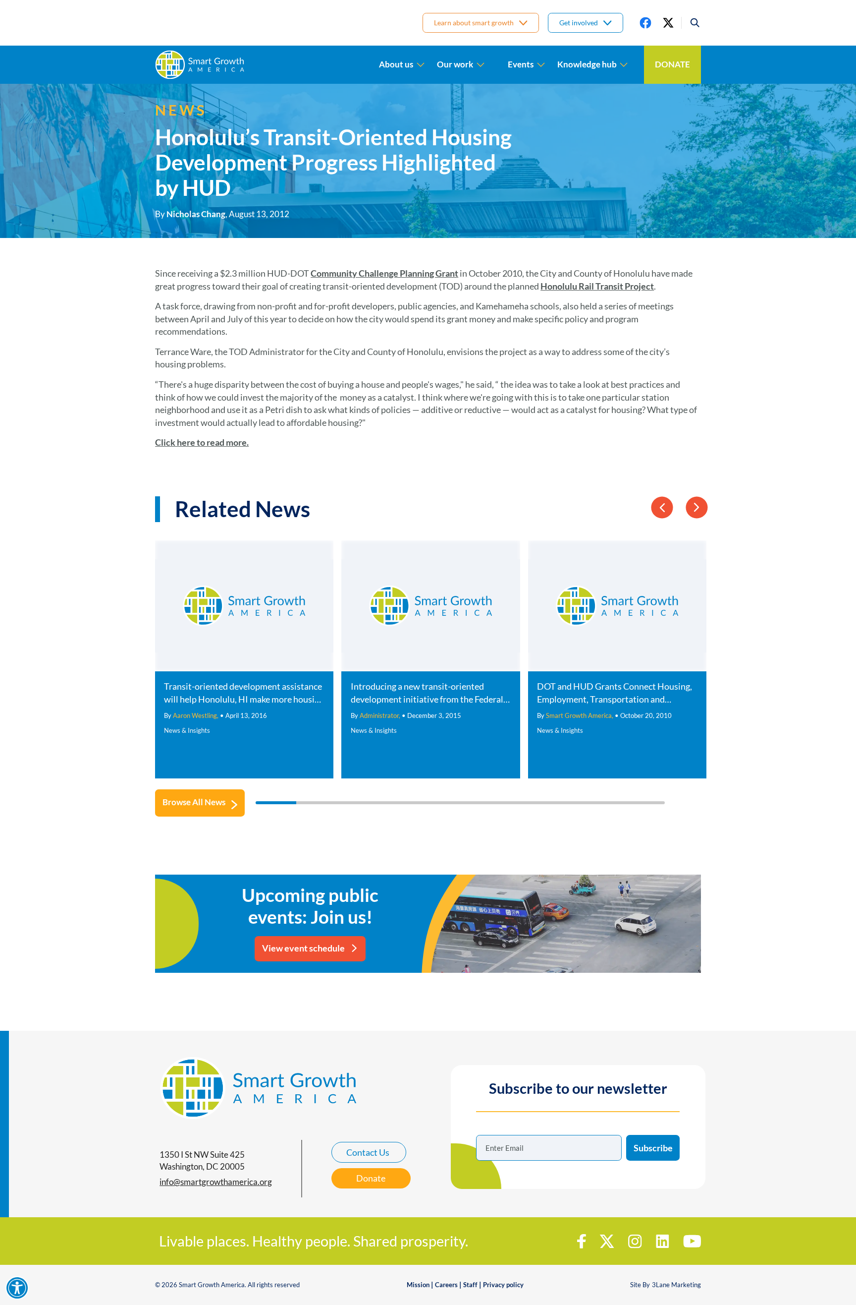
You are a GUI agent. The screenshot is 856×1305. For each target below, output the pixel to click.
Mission (418, 1285)
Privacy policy (503, 1285)
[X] (668, 23)
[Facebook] (645, 23)
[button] (691, 23)
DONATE (672, 64)
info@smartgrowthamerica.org (216, 1182)
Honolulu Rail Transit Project (597, 286)
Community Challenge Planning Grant (384, 273)
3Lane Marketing (676, 1285)
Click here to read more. (202, 442)
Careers (446, 1285)
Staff (470, 1285)
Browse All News (193, 802)
